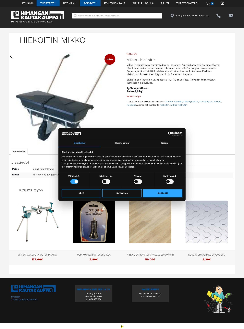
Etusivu (27, 3)
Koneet (169, 101)
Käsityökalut (206, 101)
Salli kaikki (162, 193)
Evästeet (15, 296)
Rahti (165, 3)
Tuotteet (47, 3)
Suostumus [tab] (79, 143)
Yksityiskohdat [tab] (122, 143)
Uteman (68, 3)
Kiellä (81, 193)
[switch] (106, 181)
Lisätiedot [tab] (19, 151)
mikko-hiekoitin (178, 105)
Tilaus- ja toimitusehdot (24, 299)
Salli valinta (122, 193)
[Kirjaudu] (222, 3)
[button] (11, 56)
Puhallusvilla (143, 3)
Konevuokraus (114, 3)
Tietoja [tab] (164, 143)
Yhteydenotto (186, 3)
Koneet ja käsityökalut (186, 101)
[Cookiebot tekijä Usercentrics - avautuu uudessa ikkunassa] (170, 134)
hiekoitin (164, 105)
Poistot (89, 3)
